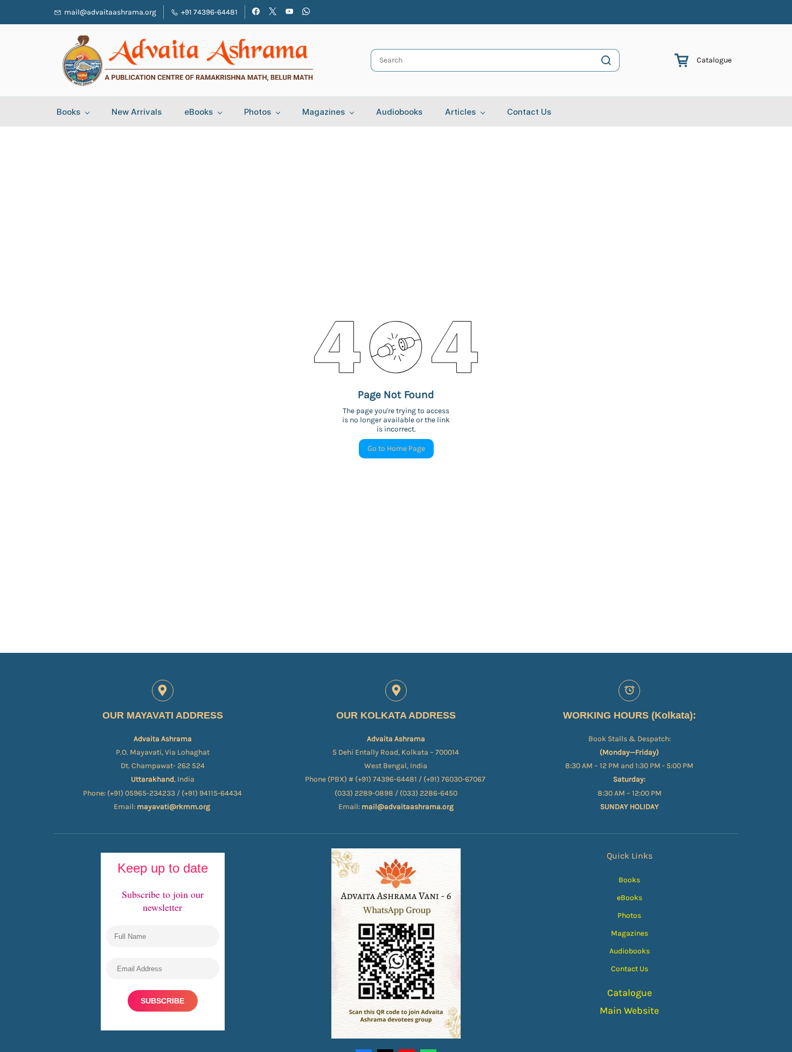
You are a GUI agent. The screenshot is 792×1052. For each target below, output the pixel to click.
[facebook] (256, 13)
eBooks (629, 897)
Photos (629, 915)
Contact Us (629, 968)
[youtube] (289, 13)
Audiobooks (629, 951)
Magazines (629, 933)
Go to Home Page (396, 448)
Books (629, 879)
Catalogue (714, 60)
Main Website (629, 1010)
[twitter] (272, 13)
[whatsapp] (306, 13)
